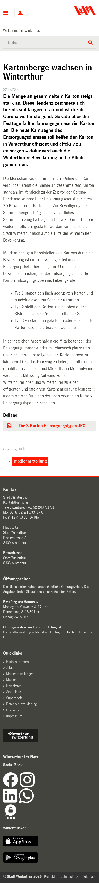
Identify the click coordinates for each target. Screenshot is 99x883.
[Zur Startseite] (73, 10)
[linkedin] (11, 802)
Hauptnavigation (6, 13)
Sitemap (89, 876)
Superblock (14, 698)
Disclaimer (13, 710)
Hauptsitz (10, 527)
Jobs (9, 668)
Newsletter (13, 686)
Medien (11, 680)
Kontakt (49, 876)
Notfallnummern (17, 662)
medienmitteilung (30, 461)
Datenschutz (69, 876)
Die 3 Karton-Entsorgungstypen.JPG (52, 426)
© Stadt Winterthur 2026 (22, 876)
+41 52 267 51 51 (40, 507)
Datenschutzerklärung (21, 704)
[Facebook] (11, 786)
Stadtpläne (13, 692)
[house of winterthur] (20, 741)
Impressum (14, 716)
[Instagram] (27, 786)
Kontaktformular (16, 502)
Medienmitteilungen (20, 674)
